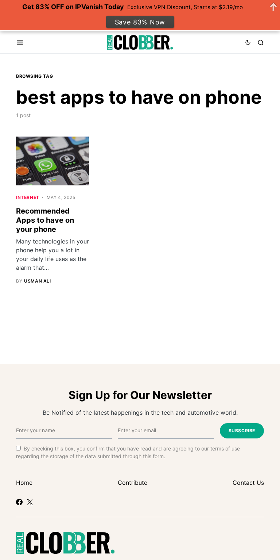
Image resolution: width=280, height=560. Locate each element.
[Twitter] (30, 502)
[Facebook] (19, 502)
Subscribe (242, 430)
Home (24, 482)
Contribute (132, 482)
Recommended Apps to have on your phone (45, 220)
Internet (27, 197)
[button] (20, 42)
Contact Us (248, 482)
